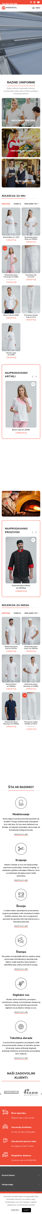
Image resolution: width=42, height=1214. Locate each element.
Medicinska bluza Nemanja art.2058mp (11, 723)
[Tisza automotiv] (30, 1092)
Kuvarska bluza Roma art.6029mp (21, 586)
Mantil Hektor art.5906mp (11, 685)
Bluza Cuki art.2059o (21, 430)
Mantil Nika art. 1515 (11, 237)
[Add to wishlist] (33, 384)
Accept (26, 1210)
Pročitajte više (21, 835)
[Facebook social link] (31, 2)
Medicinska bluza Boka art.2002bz (30, 238)
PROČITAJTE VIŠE (21, 881)
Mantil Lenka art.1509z (11, 354)
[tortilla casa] (11, 1092)
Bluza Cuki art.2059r (11, 315)
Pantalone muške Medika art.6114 (31, 723)
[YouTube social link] (38, 2)
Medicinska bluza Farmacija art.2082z (11, 276)
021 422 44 (11, 3)
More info (15, 1210)
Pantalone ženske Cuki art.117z (31, 316)
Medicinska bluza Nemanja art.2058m (30, 685)
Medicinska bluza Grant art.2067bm (31, 647)
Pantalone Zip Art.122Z (31, 276)
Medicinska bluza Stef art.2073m (11, 647)
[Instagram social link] (34, 2)
